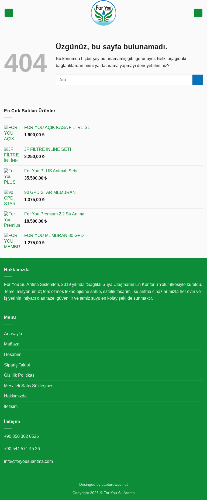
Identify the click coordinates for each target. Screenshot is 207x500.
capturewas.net (115, 484)
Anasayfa (13, 333)
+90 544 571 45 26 (22, 448)
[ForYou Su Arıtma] (103, 13)
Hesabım (12, 354)
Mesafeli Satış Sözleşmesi (29, 385)
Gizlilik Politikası (20, 375)
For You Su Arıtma (119, 493)
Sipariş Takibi (17, 365)
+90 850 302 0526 (21, 436)
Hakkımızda (15, 396)
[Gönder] (197, 80)
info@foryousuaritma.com (28, 461)
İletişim (11, 406)
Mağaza (11, 344)
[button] (9, 13)
